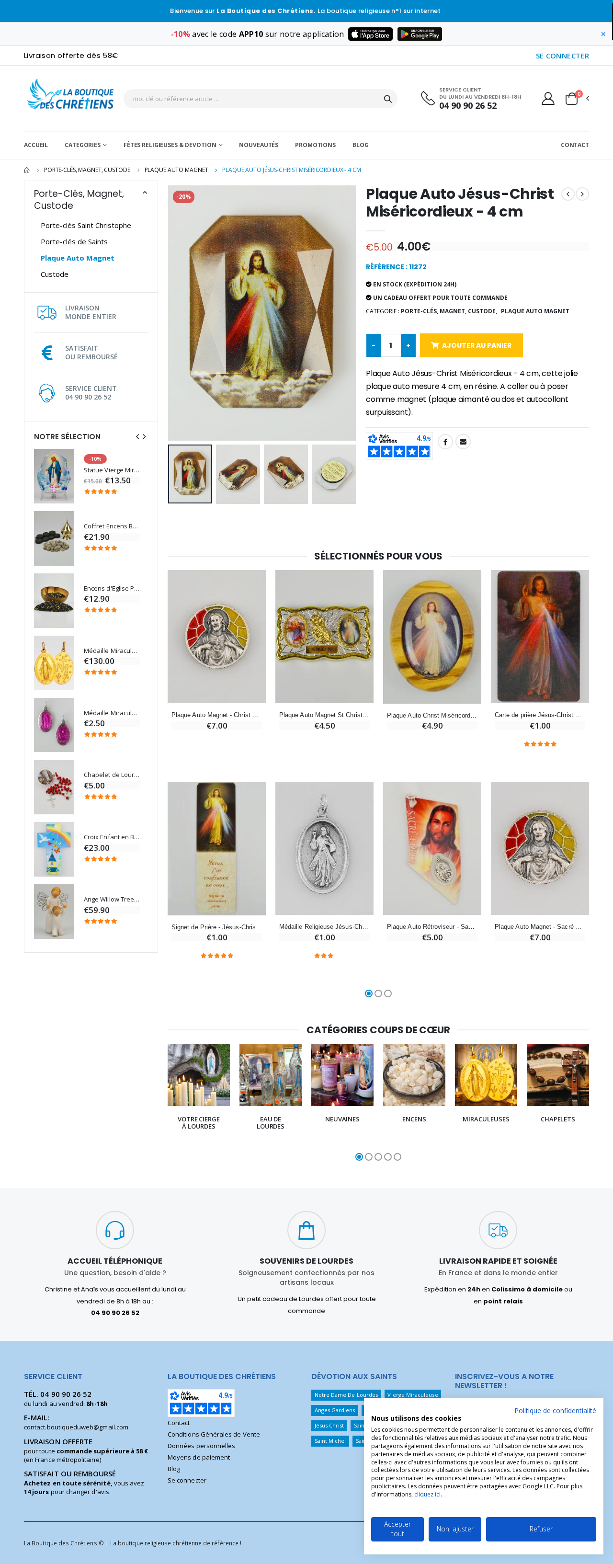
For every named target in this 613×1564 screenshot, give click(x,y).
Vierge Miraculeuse (412, 1394)
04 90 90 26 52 (468, 105)
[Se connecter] (548, 98)
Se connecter (187, 1480)
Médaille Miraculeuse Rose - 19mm (112, 713)
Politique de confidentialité (555, 1410)
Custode (54, 274)
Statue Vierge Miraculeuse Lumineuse (112, 470)
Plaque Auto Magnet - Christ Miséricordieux (216, 715)
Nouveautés (258, 145)
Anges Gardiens (335, 1410)
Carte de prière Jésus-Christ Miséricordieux (540, 715)
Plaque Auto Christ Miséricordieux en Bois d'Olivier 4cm (432, 715)
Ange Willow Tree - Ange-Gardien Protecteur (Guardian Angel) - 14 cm (112, 899)
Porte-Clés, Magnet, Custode (87, 170)
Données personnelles (201, 1445)
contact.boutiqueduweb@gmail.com (76, 1427)
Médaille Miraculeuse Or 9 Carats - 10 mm (112, 651)
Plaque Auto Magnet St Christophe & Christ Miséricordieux (324, 715)
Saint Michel (330, 1440)
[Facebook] (445, 441)
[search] (387, 98)
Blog (360, 145)
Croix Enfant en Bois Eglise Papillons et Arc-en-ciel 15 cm (112, 837)
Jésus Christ (329, 1425)
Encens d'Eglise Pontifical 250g (112, 588)
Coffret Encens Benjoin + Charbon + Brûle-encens (112, 526)
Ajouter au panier (476, 345)
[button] (576, 99)
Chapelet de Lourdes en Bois (112, 775)
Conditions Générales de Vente (214, 1434)
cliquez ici (427, 1494)
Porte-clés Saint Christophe (86, 225)
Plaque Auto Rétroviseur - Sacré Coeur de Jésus (432, 926)
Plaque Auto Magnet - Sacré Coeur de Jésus (540, 926)
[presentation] (137, 436)
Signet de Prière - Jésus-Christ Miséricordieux (216, 927)
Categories (83, 145)
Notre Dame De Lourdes (346, 1394)
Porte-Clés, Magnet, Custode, (449, 311)
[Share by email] (463, 441)
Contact (575, 145)
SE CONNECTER (563, 55)
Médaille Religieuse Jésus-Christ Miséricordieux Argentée (324, 926)
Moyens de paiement (199, 1457)
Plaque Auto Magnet (176, 170)
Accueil (36, 145)
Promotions (315, 145)
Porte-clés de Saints (74, 241)
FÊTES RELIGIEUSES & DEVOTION (170, 145)
